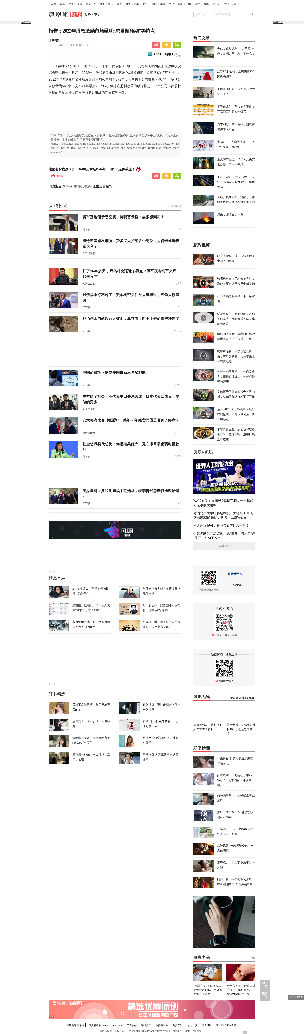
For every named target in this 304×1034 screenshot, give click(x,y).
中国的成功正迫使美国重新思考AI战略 (114, 372)
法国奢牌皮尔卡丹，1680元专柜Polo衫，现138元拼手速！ (92, 169)
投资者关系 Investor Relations (105, 1025)
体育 (119, 3)
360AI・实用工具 (165, 54)
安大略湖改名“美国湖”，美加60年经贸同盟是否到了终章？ (131, 420)
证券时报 (54, 40)
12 (179, 229)
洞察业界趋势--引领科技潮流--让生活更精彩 (80, 186)
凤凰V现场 (203, 452)
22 (179, 503)
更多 (215, 4)
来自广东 (69, 45)
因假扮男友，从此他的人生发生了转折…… (207, 727)
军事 (162, 3)
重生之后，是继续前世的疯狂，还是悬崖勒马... (240, 729)
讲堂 (232, 698)
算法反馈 (176, 206)
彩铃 (245, 698)
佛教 (188, 3)
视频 (70, 3)
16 (179, 307)
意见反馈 (192, 1025)
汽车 (136, 3)
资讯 (62, 3)
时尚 (128, 3)
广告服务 (132, 1025)
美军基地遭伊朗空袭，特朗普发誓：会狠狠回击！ (123, 216)
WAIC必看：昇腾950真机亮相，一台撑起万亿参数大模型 (223, 502)
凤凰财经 (233, 573)
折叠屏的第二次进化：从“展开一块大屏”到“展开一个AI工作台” (224, 535)
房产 (145, 3)
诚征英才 (146, 1025)
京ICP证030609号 (226, 1025)
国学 (197, 3)
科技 (154, 3)
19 (179, 331)
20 (179, 432)
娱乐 (110, 3)
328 (179, 456)
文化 (171, 3)
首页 (53, 3)
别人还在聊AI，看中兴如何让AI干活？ (221, 525)
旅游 (180, 3)
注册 (226, 3)
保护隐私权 (162, 1025)
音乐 (239, 698)
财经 (101, 3)
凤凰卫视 (91, 3)
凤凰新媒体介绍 (75, 1025)
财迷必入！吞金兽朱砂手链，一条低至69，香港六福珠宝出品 (240, 990)
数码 (206, 3)
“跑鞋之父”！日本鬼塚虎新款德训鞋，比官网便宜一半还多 (207, 990)
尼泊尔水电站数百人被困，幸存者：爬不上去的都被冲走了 (131, 318)
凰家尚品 (201, 957)
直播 (79, 3)
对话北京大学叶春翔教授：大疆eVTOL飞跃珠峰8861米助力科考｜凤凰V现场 (223, 515)
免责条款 (178, 1025)
